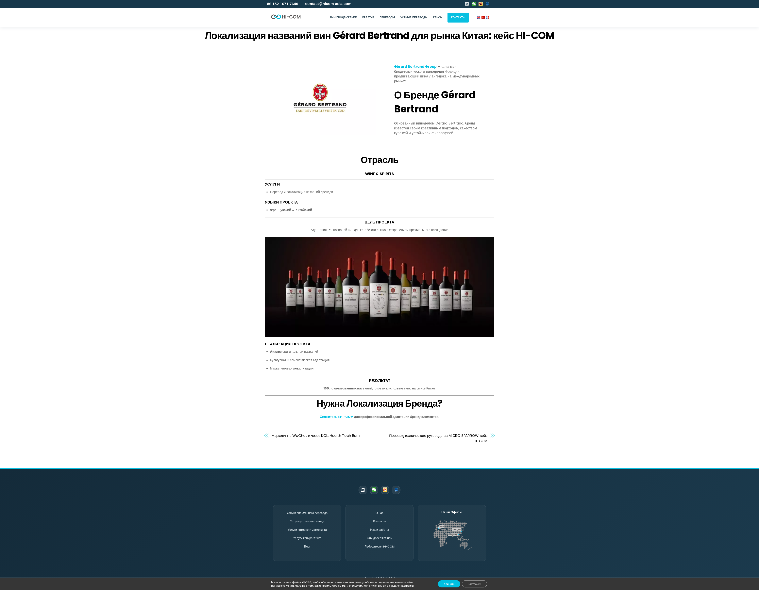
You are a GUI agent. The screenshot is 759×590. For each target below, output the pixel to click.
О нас (379, 513)
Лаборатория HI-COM (380, 546)
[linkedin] (467, 4)
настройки (407, 585)
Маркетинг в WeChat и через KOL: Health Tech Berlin (317, 435)
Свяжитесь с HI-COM (336, 417)
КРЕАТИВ (368, 17)
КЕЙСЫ (438, 17)
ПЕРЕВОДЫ (387, 17)
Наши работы (379, 530)
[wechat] (474, 4)
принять (449, 584)
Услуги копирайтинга (307, 538)
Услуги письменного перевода (307, 513)
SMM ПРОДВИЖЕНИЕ (343, 17)
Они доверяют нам (379, 538)
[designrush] (487, 4)
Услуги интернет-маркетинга (307, 530)
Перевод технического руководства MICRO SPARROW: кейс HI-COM (438, 438)
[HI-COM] (286, 20)
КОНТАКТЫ (458, 17)
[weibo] (481, 4)
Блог (307, 546)
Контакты (379, 521)
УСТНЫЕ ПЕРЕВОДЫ (414, 17)
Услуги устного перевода (307, 521)
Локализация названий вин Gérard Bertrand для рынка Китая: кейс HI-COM (379, 35)
